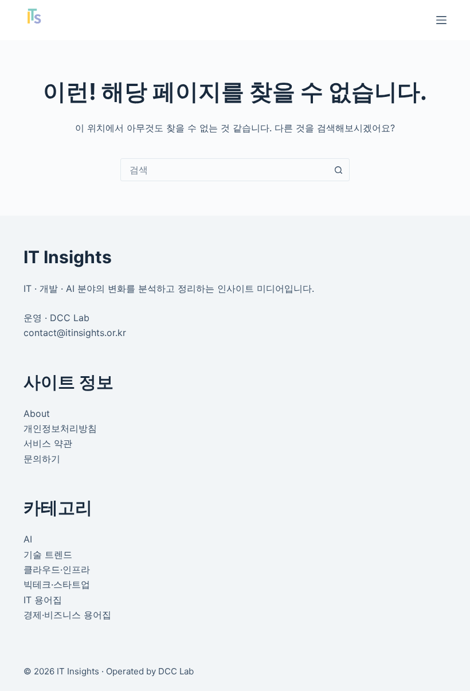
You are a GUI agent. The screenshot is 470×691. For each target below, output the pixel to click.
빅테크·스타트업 (56, 584)
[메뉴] (441, 20)
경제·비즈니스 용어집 (67, 614)
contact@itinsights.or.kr (74, 332)
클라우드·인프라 (56, 569)
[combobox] (224, 169)
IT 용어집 (42, 600)
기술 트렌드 (47, 554)
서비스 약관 (47, 443)
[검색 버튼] (338, 170)
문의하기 (41, 458)
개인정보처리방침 (60, 428)
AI (27, 539)
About (36, 413)
